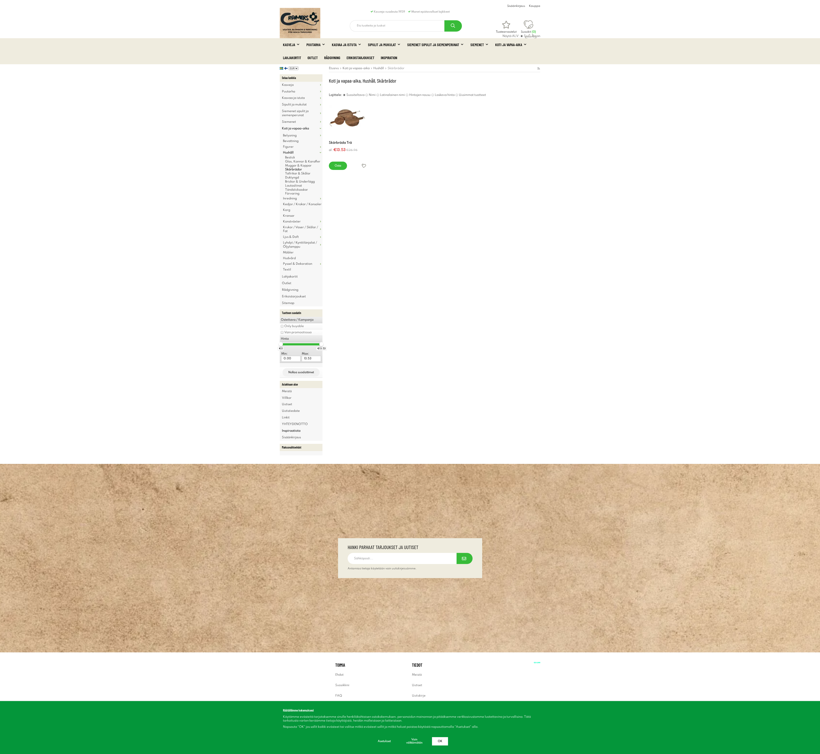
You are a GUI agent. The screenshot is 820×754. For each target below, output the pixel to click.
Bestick (290, 157)
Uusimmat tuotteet (472, 95)
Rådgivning (332, 57)
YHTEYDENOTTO (295, 424)
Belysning (290, 135)
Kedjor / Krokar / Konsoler (302, 204)
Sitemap (288, 303)
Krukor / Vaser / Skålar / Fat (300, 229)
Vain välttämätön (414, 741)
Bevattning (291, 141)
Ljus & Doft (291, 236)
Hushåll (288, 152)
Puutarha (313, 44)
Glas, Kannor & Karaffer (302, 161)
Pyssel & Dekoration (297, 263)
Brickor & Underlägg (300, 181)
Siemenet (477, 44)
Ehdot (339, 674)
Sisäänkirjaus (516, 6)
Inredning (290, 198)
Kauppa (534, 6)
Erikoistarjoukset (360, 57)
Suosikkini (342, 685)
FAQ (338, 695)
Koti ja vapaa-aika (508, 44)
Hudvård (289, 258)
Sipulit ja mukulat (382, 44)
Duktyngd (292, 177)
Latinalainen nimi (392, 95)
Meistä (287, 391)
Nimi (372, 95)
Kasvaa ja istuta (344, 44)
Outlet (313, 57)
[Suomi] (286, 68)
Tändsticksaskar (296, 189)
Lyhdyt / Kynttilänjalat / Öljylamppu (300, 244)
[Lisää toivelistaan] (364, 166)
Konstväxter (292, 221)
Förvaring (292, 193)
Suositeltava (355, 95)
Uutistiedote (291, 410)
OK (440, 741)
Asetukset (384, 741)
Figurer (288, 146)
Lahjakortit (292, 57)
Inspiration (389, 57)
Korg (286, 210)
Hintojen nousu (419, 95)
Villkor (286, 397)
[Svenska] (282, 68)
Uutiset (287, 404)
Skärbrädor (293, 169)
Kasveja (289, 44)
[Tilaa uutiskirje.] (465, 558)
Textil (287, 269)
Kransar (288, 215)
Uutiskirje (419, 695)
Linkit (286, 417)
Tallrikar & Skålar (297, 173)
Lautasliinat (293, 185)
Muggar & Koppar (298, 165)
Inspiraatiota (291, 430)
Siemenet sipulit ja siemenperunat (433, 44)
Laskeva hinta (445, 95)
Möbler (288, 252)
